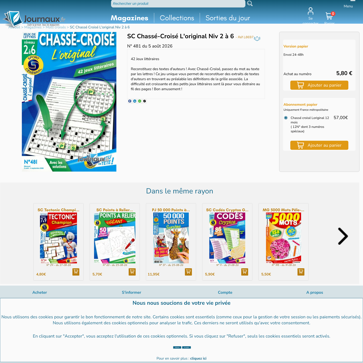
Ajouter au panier (325, 85)
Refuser (177, 347)
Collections (177, 17)
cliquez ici (198, 358)
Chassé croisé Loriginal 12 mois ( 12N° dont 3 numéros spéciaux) (310, 124)
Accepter (186, 347)
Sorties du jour (228, 17)
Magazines (129, 17)
